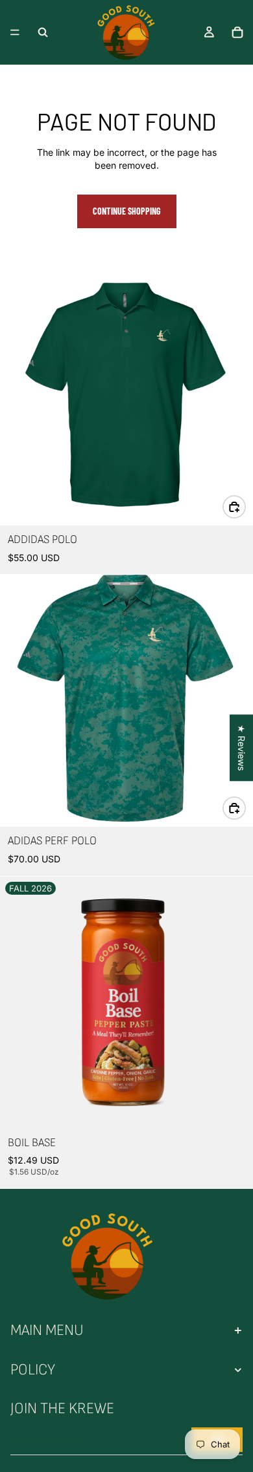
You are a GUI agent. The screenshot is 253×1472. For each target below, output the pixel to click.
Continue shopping (127, 211)
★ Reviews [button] (241, 748)
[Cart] (237, 32)
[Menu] (15, 32)
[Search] (43, 32)
